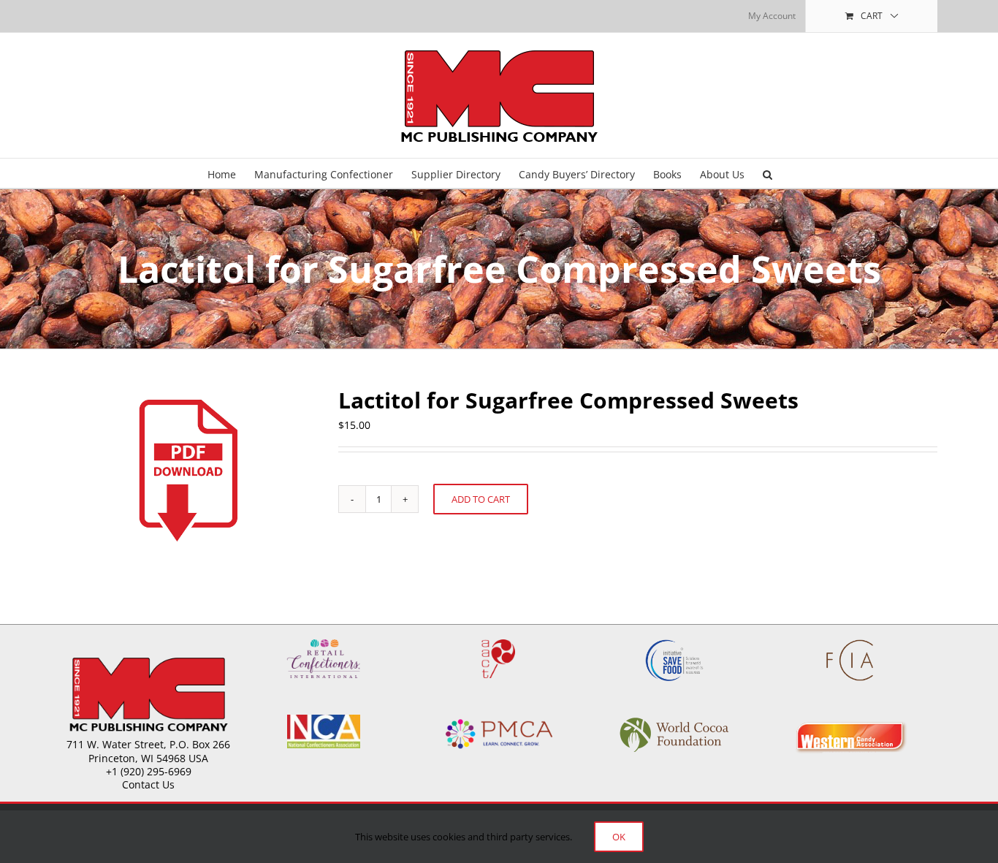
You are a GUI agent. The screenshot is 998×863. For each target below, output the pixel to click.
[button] (767, 173)
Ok (618, 836)
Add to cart (481, 499)
